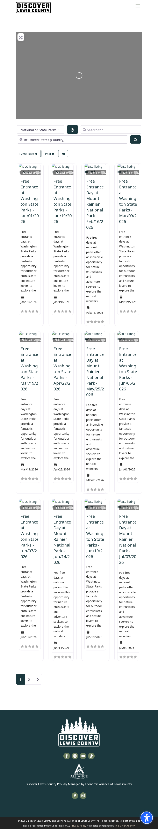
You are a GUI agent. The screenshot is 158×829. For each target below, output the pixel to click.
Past (48, 153)
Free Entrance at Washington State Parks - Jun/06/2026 (128, 368)
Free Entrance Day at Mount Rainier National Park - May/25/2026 (95, 371)
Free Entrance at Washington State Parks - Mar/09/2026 (128, 201)
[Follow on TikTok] (91, 756)
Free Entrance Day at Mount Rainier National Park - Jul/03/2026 (128, 538)
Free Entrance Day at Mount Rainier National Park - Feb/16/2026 (95, 203)
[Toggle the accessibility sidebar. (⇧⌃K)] (147, 818)
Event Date (27, 153)
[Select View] (63, 153)
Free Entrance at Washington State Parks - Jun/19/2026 (95, 536)
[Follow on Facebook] (66, 756)
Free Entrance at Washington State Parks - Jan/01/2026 (30, 201)
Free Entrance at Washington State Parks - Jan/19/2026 (62, 201)
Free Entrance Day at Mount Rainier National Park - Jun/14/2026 (62, 538)
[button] (137, 5)
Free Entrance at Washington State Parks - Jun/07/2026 (29, 536)
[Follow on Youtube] (83, 756)
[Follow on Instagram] (75, 756)
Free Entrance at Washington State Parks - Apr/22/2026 (62, 368)
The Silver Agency (125, 825)
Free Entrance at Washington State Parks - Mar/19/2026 (29, 368)
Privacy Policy (78, 825)
